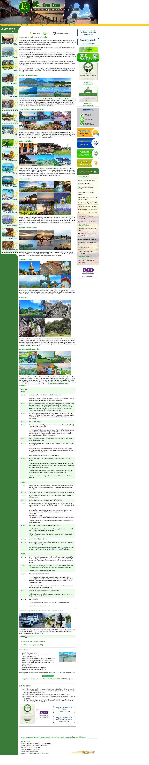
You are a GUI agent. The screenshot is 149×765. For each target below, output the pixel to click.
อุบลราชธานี (65, 25)
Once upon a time (34, 25)
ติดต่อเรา (76, 25)
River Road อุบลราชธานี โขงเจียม (87, 206)
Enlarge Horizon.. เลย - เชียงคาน (87, 239)
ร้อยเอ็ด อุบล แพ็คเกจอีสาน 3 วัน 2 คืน (88, 213)
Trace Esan (49, 25)
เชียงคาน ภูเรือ (24, 25)
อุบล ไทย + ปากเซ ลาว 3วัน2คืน (86, 221)
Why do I (42, 25)
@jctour (90, 119)
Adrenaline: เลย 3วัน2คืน (84, 183)
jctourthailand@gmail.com (32, 749)
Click (45, 702)
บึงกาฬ (71, 25)
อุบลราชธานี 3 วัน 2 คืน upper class (87, 209)
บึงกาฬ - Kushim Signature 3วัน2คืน (87, 203)
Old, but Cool (57, 25)
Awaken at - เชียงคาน (14, 25)
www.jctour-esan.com (32, 751)
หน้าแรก (5, 25)
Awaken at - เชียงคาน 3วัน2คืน (86, 180)
